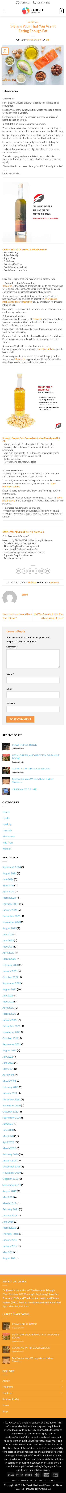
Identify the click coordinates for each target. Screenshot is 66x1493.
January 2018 (9, 1239)
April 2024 (8, 891)
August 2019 (9, 1190)
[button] (4, 11)
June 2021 (8, 1062)
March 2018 (9, 1227)
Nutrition (33, 22)
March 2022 (9, 1013)
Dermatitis (26, 302)
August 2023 (9, 928)
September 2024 (11, 867)
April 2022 (8, 1007)
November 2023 (11, 921)
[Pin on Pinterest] (41, 571)
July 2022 (7, 995)
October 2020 (10, 1111)
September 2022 (11, 983)
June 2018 (8, 1221)
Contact (23, 1480)
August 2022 (9, 989)
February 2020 (10, 1154)
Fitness (6, 811)
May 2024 (8, 885)
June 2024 (8, 879)
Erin (48, 40)
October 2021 (10, 1038)
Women (6, 848)
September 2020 (11, 1117)
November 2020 (11, 1105)
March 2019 (9, 1203)
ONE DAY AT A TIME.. (24, 789)
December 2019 (11, 1166)
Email (9, 688)
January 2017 (9, 1245)
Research (7, 286)
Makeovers (8, 836)
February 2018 (10, 1233)
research (37, 319)
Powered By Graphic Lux (38, 1488)
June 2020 (8, 1129)
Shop (5, 1411)
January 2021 (9, 1093)
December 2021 (11, 1025)
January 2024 (9, 909)
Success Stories (10, 1399)
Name (10, 674)
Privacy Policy (38, 1480)
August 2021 (9, 1050)
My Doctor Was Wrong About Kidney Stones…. (33, 780)
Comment (12, 646)
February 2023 (10, 964)
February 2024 (10, 903)
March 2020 (9, 1148)
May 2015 (8, 1252)
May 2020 (8, 1135)
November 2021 (11, 1031)
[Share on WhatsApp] (18, 571)
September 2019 (11, 1184)
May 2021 (8, 1068)
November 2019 (11, 1172)
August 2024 (9, 873)
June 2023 (8, 940)
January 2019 (9, 1215)
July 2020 (7, 1123)
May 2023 (8, 946)
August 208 (8, 1258)
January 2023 (9, 970)
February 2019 (10, 1209)
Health (6, 817)
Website (10, 703)
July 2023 (7, 934)
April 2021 (8, 1074)
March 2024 (9, 897)
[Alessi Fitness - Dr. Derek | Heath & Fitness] (33, 10)
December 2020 (11, 1099)
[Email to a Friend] (36, 571)
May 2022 (8, 1001)
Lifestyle (7, 830)
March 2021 (9, 1080)
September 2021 (11, 1044)
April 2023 (8, 952)
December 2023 (11, 915)
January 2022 (9, 1019)
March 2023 (9, 958)
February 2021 (10, 1086)
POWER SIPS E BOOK (24, 744)
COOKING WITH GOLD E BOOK (31, 768)
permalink (54, 582)
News (5, 1405)
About (5, 1380)
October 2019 (10, 1178)
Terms (51, 1480)
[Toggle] (62, 1380)
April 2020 (8, 1142)
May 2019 (8, 1196)
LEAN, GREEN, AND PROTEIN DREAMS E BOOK (35, 757)
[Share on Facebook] (24, 571)
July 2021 (7, 1056)
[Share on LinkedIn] (47, 571)
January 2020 (9, 1160)
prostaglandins (46, 349)
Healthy (6, 824)
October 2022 (10, 977)
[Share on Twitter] (30, 571)
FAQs (13, 1480)
